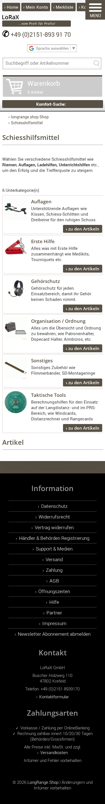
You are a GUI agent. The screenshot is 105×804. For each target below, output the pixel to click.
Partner (54, 612)
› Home (11, 7)
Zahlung (54, 570)
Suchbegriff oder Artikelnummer (37, 63)
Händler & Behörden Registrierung (54, 538)
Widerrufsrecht (54, 516)
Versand (54, 559)
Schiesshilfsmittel (27, 122)
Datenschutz (54, 506)
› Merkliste (63, 7)
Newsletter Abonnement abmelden (54, 634)
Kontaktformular (54, 696)
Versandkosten (54, 752)
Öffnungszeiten (54, 591)
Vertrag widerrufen (54, 527)
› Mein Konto (35, 7)
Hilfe (54, 602)
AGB (54, 580)
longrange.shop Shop (30, 116)
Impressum (54, 623)
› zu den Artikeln (82, 229)
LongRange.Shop (43, 782)
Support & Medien (54, 548)
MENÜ (95, 15)
